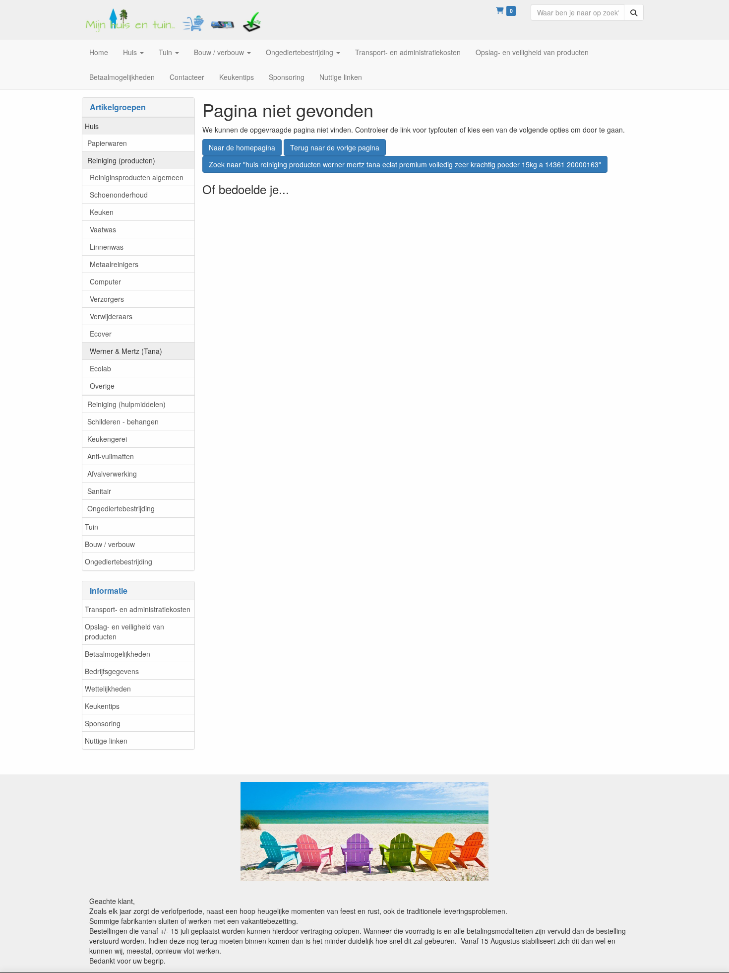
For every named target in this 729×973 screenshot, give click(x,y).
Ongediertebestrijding (121, 508)
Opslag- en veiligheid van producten (124, 631)
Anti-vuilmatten (110, 456)
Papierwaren (107, 143)
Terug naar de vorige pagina (334, 147)
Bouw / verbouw (110, 544)
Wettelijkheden (108, 689)
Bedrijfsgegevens (112, 671)
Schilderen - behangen (123, 421)
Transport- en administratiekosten (137, 609)
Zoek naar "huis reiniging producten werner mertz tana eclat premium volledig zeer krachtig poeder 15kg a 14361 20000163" (405, 164)
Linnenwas (106, 247)
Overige (102, 386)
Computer (105, 281)
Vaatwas (103, 229)
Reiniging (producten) (121, 160)
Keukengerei (107, 439)
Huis (92, 126)
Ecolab (100, 368)
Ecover (101, 334)
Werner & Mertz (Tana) (126, 351)
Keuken (102, 212)
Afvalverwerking (112, 474)
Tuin (91, 527)
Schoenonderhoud (119, 195)
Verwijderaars (111, 316)
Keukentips (102, 706)
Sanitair (99, 491)
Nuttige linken (106, 741)
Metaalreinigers (114, 264)
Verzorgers (107, 299)
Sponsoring (103, 723)
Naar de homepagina (242, 147)
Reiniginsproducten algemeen (136, 177)
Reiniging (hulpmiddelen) (126, 404)
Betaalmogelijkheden (117, 654)
